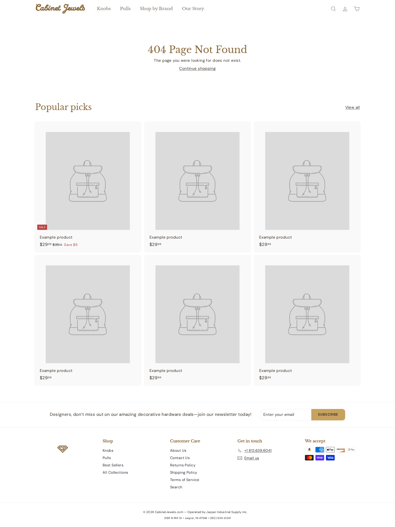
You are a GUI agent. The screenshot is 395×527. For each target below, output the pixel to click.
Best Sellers (113, 465)
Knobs (104, 8)
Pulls (125, 8)
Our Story (193, 8)
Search (176, 487)
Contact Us (180, 457)
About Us (178, 450)
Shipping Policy (183, 472)
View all (352, 107)
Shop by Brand (156, 8)
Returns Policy (182, 465)
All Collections (115, 472)
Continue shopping (197, 68)
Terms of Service (184, 479)
